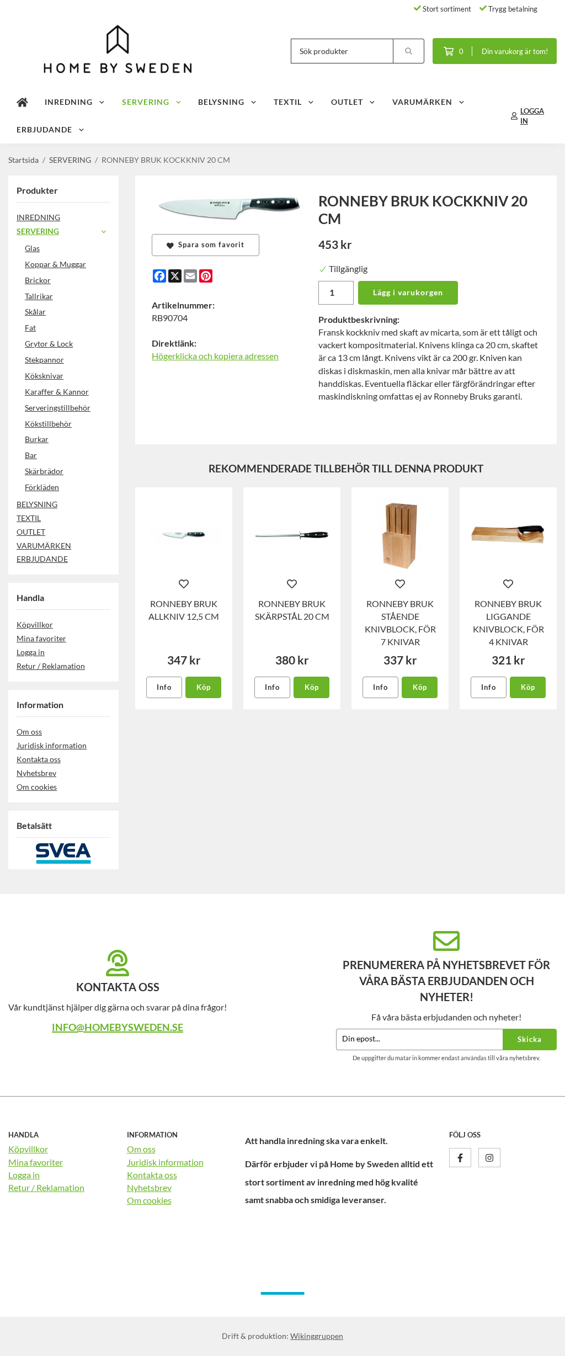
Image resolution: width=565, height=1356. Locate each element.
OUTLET (347, 102)
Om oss (29, 731)
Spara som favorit (209, 244)
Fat (30, 327)
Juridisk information (52, 745)
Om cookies (37, 786)
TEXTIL (288, 102)
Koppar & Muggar (55, 264)
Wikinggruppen (316, 1336)
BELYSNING (221, 102)
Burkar (37, 439)
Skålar (35, 311)
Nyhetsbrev (36, 773)
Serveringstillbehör (57, 407)
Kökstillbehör (48, 423)
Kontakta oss (39, 759)
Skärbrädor (44, 471)
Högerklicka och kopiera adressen (215, 355)
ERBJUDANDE (44, 129)
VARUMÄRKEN (422, 102)
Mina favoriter (41, 638)
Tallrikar (39, 296)
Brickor (38, 280)
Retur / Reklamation (51, 666)
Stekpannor (44, 359)
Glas (32, 248)
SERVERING (145, 102)
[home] (22, 102)
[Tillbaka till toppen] (541, 1340)
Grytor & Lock (49, 343)
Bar (31, 455)
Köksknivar (44, 375)
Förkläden (42, 487)
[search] (408, 51)
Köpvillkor (35, 624)
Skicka (530, 1039)
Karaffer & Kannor (57, 391)
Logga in (31, 652)
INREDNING (69, 102)
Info (164, 687)
